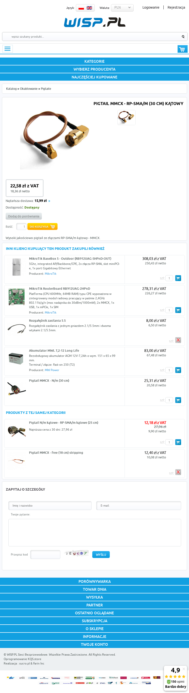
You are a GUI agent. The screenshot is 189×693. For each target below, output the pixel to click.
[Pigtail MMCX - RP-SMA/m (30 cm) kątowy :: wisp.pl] (57, 168)
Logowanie (150, 7)
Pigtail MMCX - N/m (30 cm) (49, 380)
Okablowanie (29, 88)
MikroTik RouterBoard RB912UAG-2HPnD (59, 288)
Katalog (11, 88)
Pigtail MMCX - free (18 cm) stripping (56, 452)
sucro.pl (24, 663)
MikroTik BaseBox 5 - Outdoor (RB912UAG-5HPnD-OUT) (70, 258)
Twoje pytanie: (20, 514)
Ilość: (9, 226)
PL (81, 8)
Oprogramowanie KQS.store (22, 659)
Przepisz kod (19, 554)
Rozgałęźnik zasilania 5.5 (47, 320)
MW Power (52, 370)
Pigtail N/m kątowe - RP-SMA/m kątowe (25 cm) (63, 422)
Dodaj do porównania (23, 216)
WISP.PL (94, 22)
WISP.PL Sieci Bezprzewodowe (27, 654)
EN (89, 8)
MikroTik (50, 273)
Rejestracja (176, 7)
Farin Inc (38, 663)
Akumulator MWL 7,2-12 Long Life (54, 350)
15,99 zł (40, 201)
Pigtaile (46, 88)
